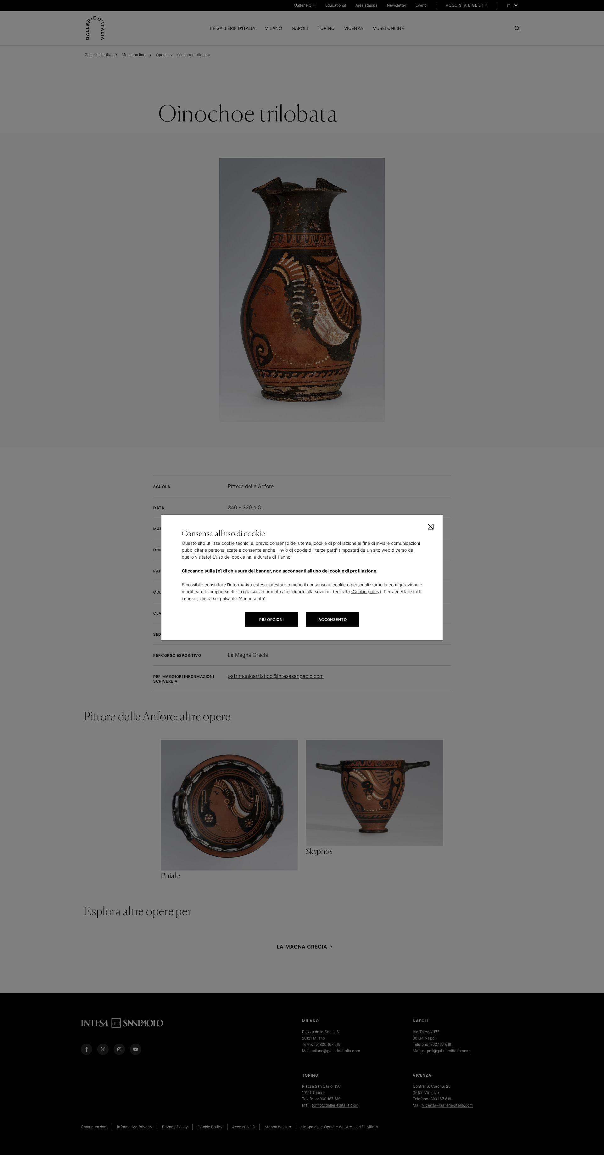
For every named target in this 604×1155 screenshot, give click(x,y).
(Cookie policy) (366, 591)
